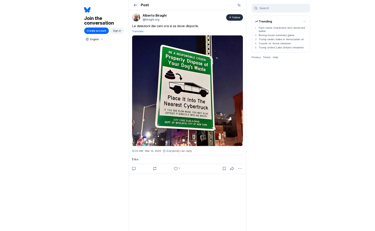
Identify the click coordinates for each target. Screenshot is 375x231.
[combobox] (94, 39)
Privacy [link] (256, 57)
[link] (136, 17)
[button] (135, 5)
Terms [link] (267, 57)
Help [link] (275, 57)
